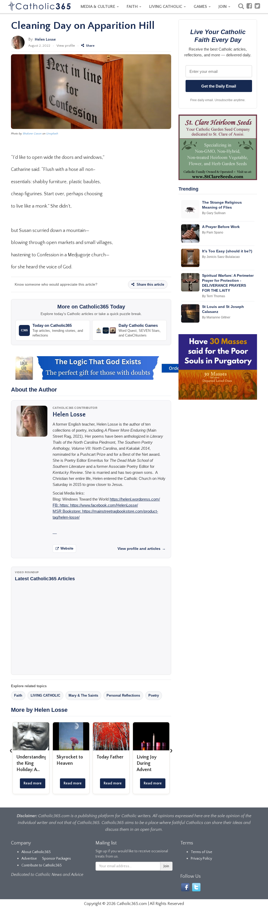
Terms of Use (201, 852)
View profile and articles (142, 548)
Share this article (150, 284)
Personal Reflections (123, 695)
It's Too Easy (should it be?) (227, 251)
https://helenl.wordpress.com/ (135, 499)
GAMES (201, 6)
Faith (18, 695)
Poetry (153, 695)
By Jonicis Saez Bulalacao (221, 257)
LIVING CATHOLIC (166, 6)
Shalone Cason (32, 133)
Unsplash (52, 133)
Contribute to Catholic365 (41, 865)
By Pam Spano (212, 232)
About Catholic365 (36, 852)
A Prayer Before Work (221, 227)
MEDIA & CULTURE (98, 6)
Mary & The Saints (83, 695)
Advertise (29, 858)
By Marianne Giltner (216, 317)
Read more (33, 783)
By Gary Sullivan (214, 213)
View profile (66, 45)
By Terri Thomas (213, 296)
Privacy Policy (201, 858)
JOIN (223, 6)
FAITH (133, 6)
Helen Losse (45, 39)
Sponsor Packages (56, 858)
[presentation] (11, 750)
